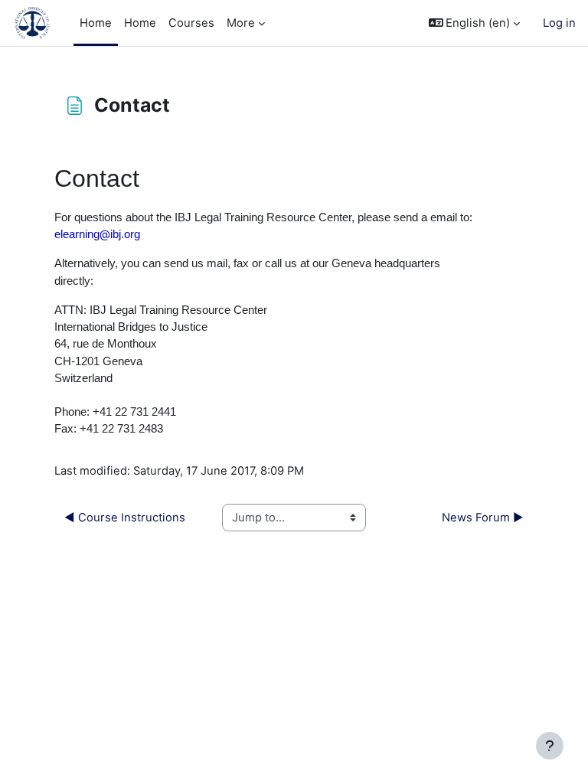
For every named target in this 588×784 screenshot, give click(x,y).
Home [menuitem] (96, 23)
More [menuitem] (241, 23)
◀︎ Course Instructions (124, 517)
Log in (559, 23)
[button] (475, 23)
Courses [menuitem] (191, 23)
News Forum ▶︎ (483, 517)
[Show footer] (550, 746)
